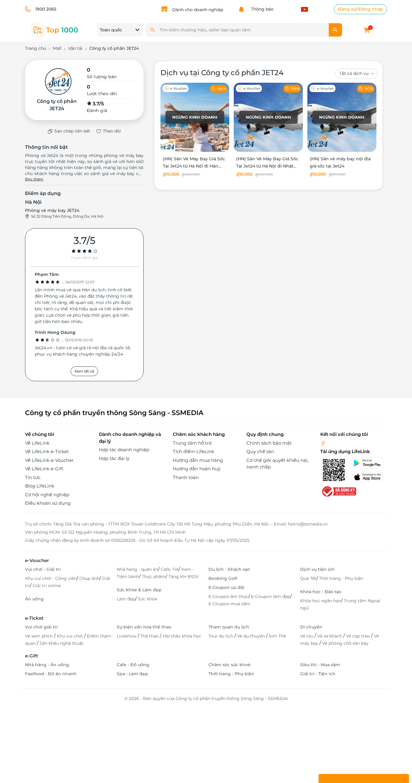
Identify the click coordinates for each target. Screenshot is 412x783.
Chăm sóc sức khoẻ (229, 664)
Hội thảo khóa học (182, 636)
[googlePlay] (369, 463)
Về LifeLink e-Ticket (47, 451)
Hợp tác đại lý (114, 458)
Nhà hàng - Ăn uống (47, 664)
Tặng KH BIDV (183, 576)
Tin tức (32, 477)
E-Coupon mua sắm (229, 603)
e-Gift (31, 656)
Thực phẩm (154, 576)
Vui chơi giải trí (41, 627)
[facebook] (323, 443)
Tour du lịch (221, 636)
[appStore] (369, 477)
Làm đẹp (126, 599)
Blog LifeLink (39, 486)
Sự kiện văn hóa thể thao (144, 627)
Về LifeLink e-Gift (44, 468)
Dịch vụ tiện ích (317, 569)
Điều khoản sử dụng (48, 503)
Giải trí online (47, 585)
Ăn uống (34, 599)
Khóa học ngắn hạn (320, 600)
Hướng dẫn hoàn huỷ (196, 468)
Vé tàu (307, 636)
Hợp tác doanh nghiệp (124, 449)
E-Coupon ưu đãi (226, 587)
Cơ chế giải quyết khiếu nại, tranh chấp (277, 463)
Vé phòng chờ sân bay (345, 643)
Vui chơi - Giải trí (43, 569)
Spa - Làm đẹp (132, 673)
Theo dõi (112, 131)
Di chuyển (311, 627)
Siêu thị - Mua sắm (320, 664)
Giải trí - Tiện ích (317, 673)
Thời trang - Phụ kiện (341, 578)
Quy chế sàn (260, 451)
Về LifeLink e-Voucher (49, 460)
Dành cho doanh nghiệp (197, 9)
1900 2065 (45, 9)
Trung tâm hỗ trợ (192, 443)
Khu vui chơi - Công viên (51, 578)
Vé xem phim (39, 636)
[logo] (55, 29)
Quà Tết (308, 578)
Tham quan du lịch (228, 627)
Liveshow (127, 636)
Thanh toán (186, 477)
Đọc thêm (34, 179)
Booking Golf (222, 578)
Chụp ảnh (89, 578)
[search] (335, 30)
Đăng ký (347, 9)
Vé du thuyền (251, 636)
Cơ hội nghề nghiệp (47, 494)
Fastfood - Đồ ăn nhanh (51, 673)
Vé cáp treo (358, 636)
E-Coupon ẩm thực (228, 596)
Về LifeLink (37, 443)
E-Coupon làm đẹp (270, 596)
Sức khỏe (147, 599)
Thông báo (261, 9)
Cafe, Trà (170, 569)
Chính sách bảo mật (269, 443)
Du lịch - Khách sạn (229, 569)
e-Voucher (37, 560)
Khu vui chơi (70, 636)
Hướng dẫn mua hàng (198, 460)
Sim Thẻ (277, 636)
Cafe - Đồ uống (133, 664)
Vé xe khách (330, 636)
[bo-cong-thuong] (338, 491)
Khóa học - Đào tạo (320, 591)
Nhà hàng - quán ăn (137, 569)
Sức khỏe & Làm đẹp (139, 590)
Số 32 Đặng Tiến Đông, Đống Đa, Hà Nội (67, 216)
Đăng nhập (370, 9)
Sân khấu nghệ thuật (62, 643)
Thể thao (150, 636)
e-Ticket (34, 618)
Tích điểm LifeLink (193, 451)
